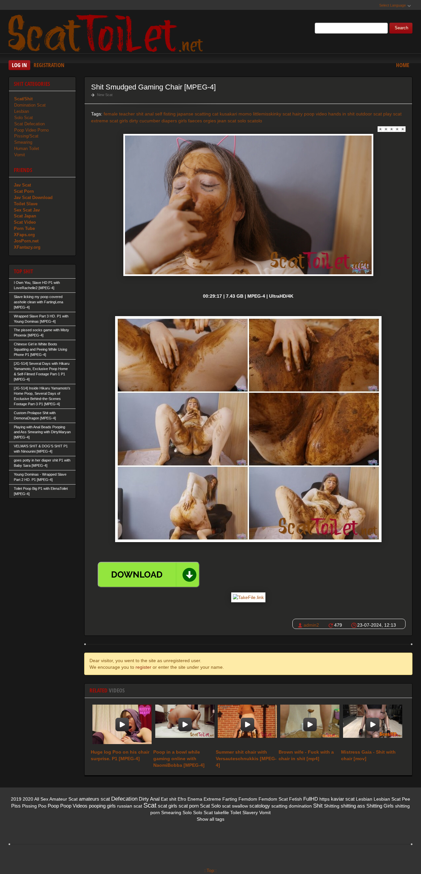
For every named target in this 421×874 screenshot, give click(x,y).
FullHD (310, 799)
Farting (229, 799)
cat (215, 113)
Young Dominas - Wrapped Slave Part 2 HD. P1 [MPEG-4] (40, 477)
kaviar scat (343, 799)
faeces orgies (202, 120)
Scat (150, 805)
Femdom (247, 799)
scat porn (189, 806)
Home (402, 65)
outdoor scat (369, 113)
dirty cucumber (144, 120)
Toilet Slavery (244, 812)
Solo (187, 812)
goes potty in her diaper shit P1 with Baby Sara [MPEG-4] (42, 462)
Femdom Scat (273, 799)
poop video (315, 113)
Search (401, 28)
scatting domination (291, 806)
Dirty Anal (149, 799)
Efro (182, 799)
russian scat (129, 806)
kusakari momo (236, 113)
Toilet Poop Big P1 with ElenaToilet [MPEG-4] (41, 491)
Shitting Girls (380, 806)
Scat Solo (210, 806)
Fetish (295, 799)
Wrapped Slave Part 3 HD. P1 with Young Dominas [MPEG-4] (41, 318)
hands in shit (341, 113)
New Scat (104, 95)
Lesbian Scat (387, 799)
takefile (221, 812)
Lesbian (21, 111)
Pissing (29, 806)
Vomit (19, 154)
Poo (42, 806)
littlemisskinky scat (272, 113)
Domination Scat (30, 105)
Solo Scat (23, 117)
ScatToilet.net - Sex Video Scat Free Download (107, 32)
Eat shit (168, 799)
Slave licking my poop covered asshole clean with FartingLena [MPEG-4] (38, 302)
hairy (297, 113)
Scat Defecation (29, 123)
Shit (318, 806)
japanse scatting (194, 113)
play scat (392, 113)
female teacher (119, 113)
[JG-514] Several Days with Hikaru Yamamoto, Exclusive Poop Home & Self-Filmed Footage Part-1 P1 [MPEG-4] (41, 371)
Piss (16, 806)
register (143, 667)
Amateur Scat (63, 799)
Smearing (23, 142)
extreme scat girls (109, 120)
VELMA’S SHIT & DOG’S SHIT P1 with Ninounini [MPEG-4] (41, 448)
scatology (259, 806)
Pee (406, 799)
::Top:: (210, 870)
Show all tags (210, 819)
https (324, 799)
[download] (149, 574)
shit (139, 113)
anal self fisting (160, 113)
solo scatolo (249, 120)
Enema (194, 799)
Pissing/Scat (26, 136)
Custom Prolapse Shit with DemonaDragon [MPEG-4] (35, 415)
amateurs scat (94, 799)
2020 (28, 799)
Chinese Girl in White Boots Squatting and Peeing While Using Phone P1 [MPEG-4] (40, 349)
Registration (49, 65)
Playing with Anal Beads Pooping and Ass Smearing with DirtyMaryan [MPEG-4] (42, 432)
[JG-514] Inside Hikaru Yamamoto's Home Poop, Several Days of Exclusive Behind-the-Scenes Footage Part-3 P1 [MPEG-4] (42, 396)
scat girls (167, 806)
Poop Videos (73, 806)
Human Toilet (26, 148)
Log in (19, 65)
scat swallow (235, 806)
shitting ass (353, 806)
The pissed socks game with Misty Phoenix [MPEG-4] (41, 332)
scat (232, 120)
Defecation (124, 799)
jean (221, 120)
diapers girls (174, 120)
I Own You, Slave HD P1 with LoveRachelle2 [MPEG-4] (37, 285)
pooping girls (102, 806)
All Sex (41, 799)
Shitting (331, 806)
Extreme (212, 799)
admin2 (311, 625)
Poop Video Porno (31, 130)
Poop (53, 806)
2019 (16, 799)
